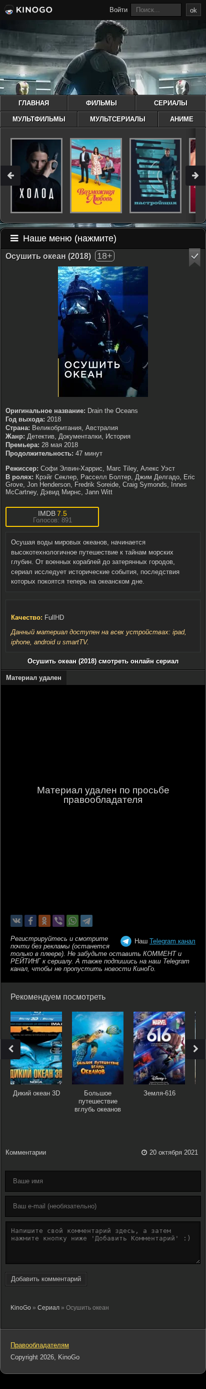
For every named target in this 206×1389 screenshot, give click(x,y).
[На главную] (27, 11)
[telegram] (86, 921)
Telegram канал (173, 941)
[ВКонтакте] (16, 921)
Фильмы (101, 103)
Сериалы (171, 103)
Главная (33, 103)
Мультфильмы (39, 119)
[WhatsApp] (72, 921)
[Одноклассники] (44, 921)
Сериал (49, 1307)
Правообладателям (39, 1345)
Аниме (182, 119)
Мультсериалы (118, 119)
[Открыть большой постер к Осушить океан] (103, 331)
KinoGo (20, 1307)
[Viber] (58, 921)
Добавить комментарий (46, 1279)
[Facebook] (30, 921)
